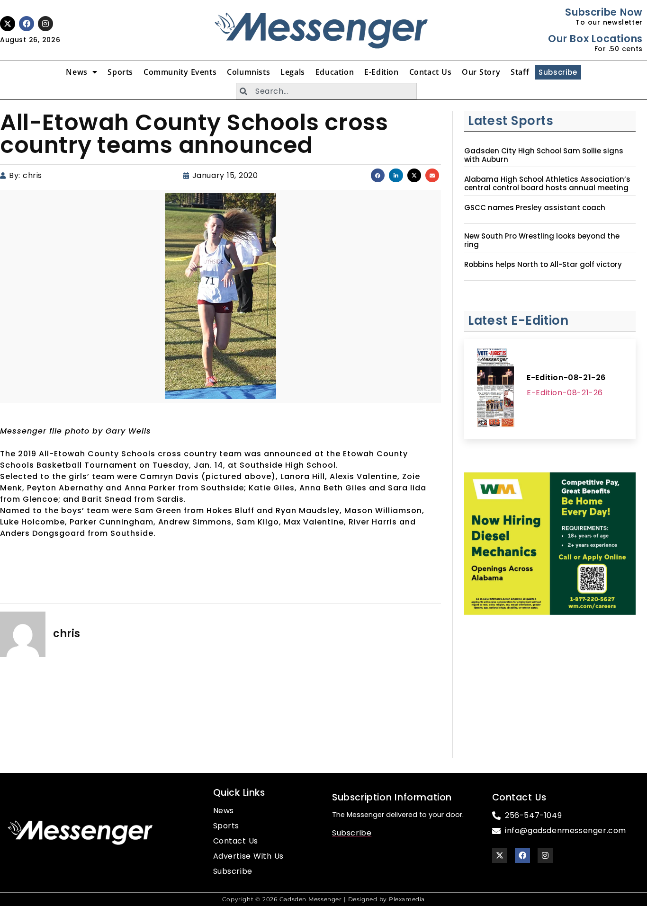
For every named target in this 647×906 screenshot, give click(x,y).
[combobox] (326, 91)
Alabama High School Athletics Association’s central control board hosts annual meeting (547, 183)
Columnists (248, 72)
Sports (120, 72)
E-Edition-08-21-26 (566, 377)
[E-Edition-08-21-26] (495, 389)
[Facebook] (26, 23)
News (76, 72)
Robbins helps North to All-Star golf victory (543, 264)
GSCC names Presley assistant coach (534, 208)
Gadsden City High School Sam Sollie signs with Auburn (543, 155)
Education (334, 72)
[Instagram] (45, 23)
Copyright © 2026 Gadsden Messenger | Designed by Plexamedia (323, 899)
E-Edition (381, 72)
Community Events (180, 72)
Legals (292, 72)
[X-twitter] (7, 23)
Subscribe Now (603, 12)
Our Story (481, 72)
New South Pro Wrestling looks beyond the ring (542, 240)
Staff (520, 72)
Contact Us (430, 72)
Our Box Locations (595, 38)
